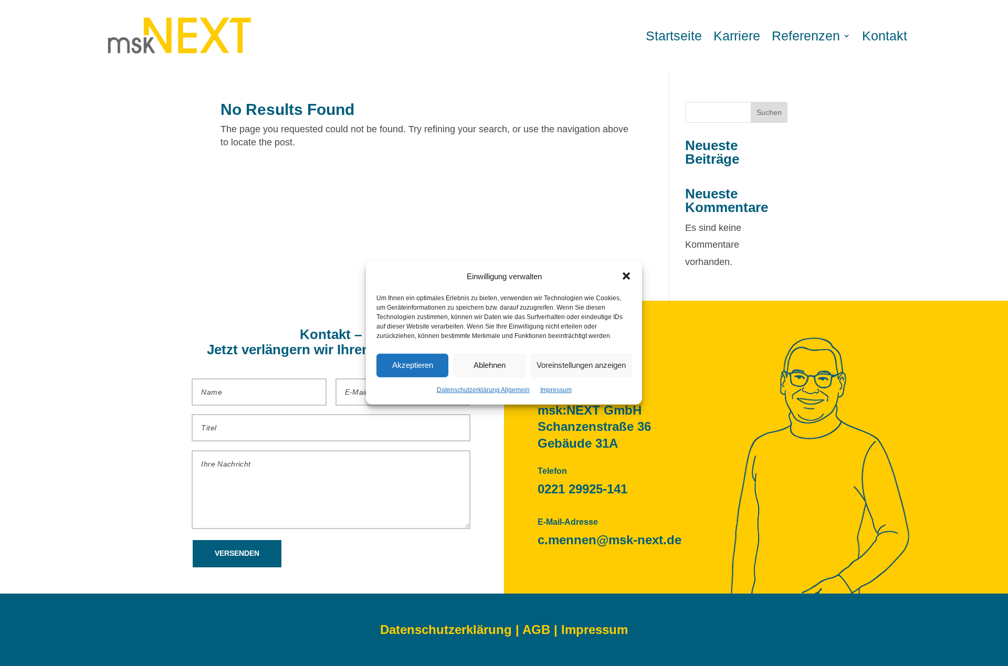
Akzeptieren (412, 365)
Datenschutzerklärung (446, 629)
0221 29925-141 (582, 489)
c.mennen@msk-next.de (609, 540)
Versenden (237, 553)
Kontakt (884, 35)
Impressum (556, 390)
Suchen (769, 112)
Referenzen (806, 35)
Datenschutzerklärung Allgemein (483, 390)
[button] (626, 276)
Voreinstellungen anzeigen (581, 365)
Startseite (674, 35)
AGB (536, 629)
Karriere (736, 35)
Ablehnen (490, 365)
